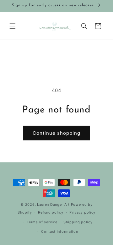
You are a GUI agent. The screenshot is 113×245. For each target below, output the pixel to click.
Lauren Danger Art (53, 204)
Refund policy (50, 212)
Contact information (59, 231)
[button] (12, 26)
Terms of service (42, 222)
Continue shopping (56, 133)
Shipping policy (78, 222)
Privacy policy (82, 212)
